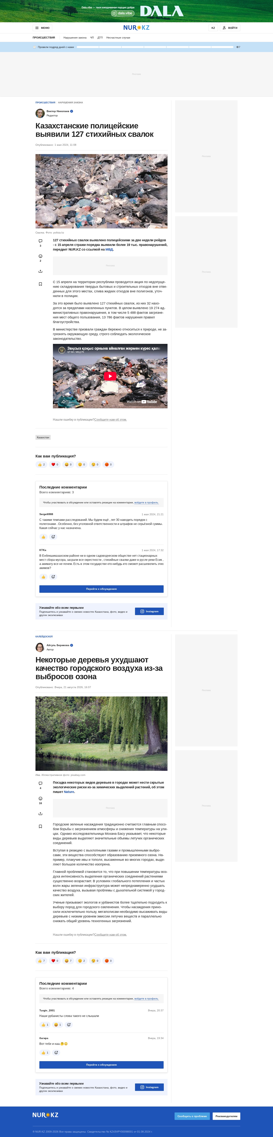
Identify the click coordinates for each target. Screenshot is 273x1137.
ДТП (100, 37)
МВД (109, 249)
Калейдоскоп (44, 636)
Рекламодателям (226, 1116)
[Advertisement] (136, 74)
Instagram (152, 611)
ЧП (92, 37)
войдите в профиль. (146, 502)
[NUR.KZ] (136, 28)
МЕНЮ (45, 27)
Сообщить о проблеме (192, 1116)
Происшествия (44, 37)
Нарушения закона (75, 37)
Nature (69, 792)
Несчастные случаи (118, 37)
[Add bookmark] (40, 284)
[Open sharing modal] (40, 271)
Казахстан (43, 437)
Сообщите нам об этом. (110, 419)
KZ (213, 27)
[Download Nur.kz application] (136, 11)
